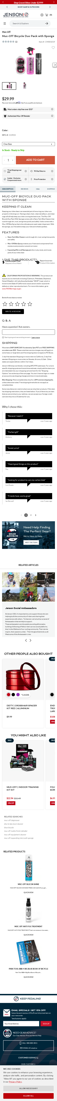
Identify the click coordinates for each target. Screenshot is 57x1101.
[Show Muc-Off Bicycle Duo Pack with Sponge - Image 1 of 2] (9, 86)
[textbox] (28, 332)
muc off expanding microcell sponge (18, 838)
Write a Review (13, 311)
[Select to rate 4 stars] (23, 304)
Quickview (28, 892)
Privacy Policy (15, 1082)
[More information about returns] (52, 171)
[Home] (15, 15)
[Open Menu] (5, 23)
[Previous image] (26, 640)
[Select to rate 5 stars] (30, 304)
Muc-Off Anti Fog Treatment (28, 926)
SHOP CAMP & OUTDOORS (28, 7)
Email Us (30, 1048)
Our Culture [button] (27, 1064)
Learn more (36, 337)
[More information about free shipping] (26, 171)
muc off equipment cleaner (15, 834)
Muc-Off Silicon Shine (28, 884)
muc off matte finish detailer (16, 831)
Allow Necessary (28, 1088)
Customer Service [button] (27, 1058)
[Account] (42, 14)
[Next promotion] (50, 7)
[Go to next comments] (35, 515)
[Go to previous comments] (21, 515)
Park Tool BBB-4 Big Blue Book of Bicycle (28, 969)
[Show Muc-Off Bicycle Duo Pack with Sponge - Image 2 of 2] (25, 86)
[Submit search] (46, 23)
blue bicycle (9, 827)
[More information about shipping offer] (52, 109)
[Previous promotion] (7, 7)
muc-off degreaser (12, 820)
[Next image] (55, 65)
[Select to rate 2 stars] (11, 304)
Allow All (28, 1096)
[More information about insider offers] (26, 179)
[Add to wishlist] (53, 48)
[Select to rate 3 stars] (17, 304)
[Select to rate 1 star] (5, 304)
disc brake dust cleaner (13, 824)
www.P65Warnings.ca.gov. (11, 289)
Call (29, 1043)
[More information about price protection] (52, 179)
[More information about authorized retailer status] (52, 116)
